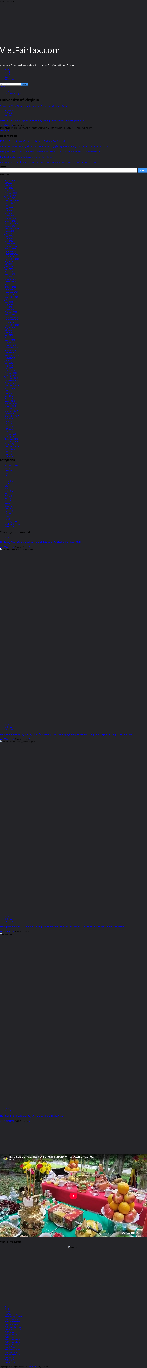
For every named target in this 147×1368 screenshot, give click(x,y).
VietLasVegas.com (12, 1354)
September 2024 (12, 228)
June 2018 (9, 393)
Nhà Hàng (9, 491)
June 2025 (9, 208)
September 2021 (12, 297)
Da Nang (8, 1309)
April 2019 (9, 368)
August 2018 (10, 388)
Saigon (7, 1311)
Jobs (6, 486)
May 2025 (9, 210)
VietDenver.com (11, 1314)
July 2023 (8, 264)
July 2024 (8, 233)
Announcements (12, 465)
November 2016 (11, 441)
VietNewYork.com (12, 1322)
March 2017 (10, 431)
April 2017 (9, 429)
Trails (7, 516)
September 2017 (12, 416)
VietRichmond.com (13, 1339)
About (7, 72)
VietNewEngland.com (14, 1316)
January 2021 (10, 314)
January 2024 (10, 249)
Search (3, 166)
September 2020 (12, 325)
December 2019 (11, 347)
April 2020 (9, 337)
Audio (7, 468)
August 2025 (10, 203)
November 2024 (11, 223)
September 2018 (12, 385)
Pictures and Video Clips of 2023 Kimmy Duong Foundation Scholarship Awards (34, 106)
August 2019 (10, 358)
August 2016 (10, 449)
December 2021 (11, 289)
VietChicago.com (12, 1324)
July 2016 (8, 451)
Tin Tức (8, 514)
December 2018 (11, 378)
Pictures (8, 115)
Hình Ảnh (9, 110)
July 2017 (8, 421)
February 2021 (11, 312)
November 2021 (11, 292)
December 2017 (11, 408)
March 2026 (10, 190)
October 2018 (10, 383)
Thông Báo (9, 511)
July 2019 (8, 360)
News (7, 488)
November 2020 (11, 320)
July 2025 (8, 205)
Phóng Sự (9, 113)
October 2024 (10, 226)
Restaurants (10, 506)
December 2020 (11, 317)
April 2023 (9, 271)
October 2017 (10, 413)
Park (7, 493)
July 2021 (8, 299)
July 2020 (8, 330)
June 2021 (9, 302)
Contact (8, 74)
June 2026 (9, 185)
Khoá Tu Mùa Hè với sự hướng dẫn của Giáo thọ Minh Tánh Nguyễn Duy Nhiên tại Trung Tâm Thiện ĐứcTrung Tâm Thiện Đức (54, 146)
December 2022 (11, 281)
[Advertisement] (73, 20)
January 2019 (10, 375)
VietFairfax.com (30, 50)
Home (7, 69)
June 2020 (9, 332)
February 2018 (11, 403)
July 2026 (8, 183)
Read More (4, 130)
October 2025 (10, 198)
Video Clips (9, 79)
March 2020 (10, 340)
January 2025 (10, 221)
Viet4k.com (9, 1360)
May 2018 (9, 396)
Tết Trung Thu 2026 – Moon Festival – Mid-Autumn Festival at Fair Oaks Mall (32, 141)
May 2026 (9, 188)
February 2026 (11, 193)
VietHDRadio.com (12, 1349)
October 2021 (10, 294)
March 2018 (10, 401)
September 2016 (12, 446)
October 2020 (10, 322)
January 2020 (10, 345)
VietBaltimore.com (13, 1329)
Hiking (7, 478)
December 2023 (11, 251)
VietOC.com (10, 1362)
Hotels (7, 483)
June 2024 (9, 236)
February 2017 (11, 434)
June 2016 (9, 454)
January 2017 (10, 436)
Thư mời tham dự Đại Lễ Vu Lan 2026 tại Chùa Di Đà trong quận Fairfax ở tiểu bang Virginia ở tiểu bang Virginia (48, 162)
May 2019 (9, 365)
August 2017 (10, 418)
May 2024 (9, 238)
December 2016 (11, 439)
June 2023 (9, 266)
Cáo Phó (8, 470)
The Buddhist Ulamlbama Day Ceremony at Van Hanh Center (26, 157)
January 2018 (10, 406)
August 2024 (10, 231)
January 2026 (10, 195)
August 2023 (10, 261)
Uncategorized (11, 521)
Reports (8, 503)
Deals (7, 473)
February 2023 (11, 276)
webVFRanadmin (7, 547)
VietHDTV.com (11, 1347)
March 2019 (10, 370)
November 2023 (11, 254)
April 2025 (9, 213)
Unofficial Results (12, 524)
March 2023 (10, 274)
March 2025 (10, 216)
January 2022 (10, 287)
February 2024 (11, 246)
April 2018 (9, 398)
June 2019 (9, 363)
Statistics (8, 77)
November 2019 (11, 350)
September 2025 (12, 200)
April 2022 (9, 284)
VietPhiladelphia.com (14, 1327)
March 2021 (10, 309)
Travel (7, 519)
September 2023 (12, 259)
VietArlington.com (12, 1332)
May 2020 (9, 335)
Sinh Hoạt (9, 508)
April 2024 (9, 241)
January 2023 (10, 279)
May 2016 (9, 456)
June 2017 (9, 423)
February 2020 (11, 342)
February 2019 (11, 373)
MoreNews (33, 1366)
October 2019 (10, 352)
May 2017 (9, 426)
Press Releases (11, 501)
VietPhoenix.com (12, 1352)
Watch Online (6, 87)
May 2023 (9, 269)
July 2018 (8, 391)
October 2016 (10, 444)
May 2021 (9, 304)
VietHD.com (10, 1357)
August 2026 (10, 180)
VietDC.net (9, 1337)
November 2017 (11, 411)
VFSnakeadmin (6, 125)
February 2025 (11, 218)
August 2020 (10, 327)
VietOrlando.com (12, 1344)
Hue (6, 1306)
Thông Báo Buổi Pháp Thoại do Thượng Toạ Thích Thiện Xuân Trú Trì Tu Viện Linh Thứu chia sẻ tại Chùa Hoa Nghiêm (50, 151)
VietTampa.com (11, 1334)
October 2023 (10, 256)
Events (7, 475)
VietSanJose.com (12, 1319)
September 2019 (12, 355)
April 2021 (9, 307)
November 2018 (11, 380)
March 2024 (10, 243)
